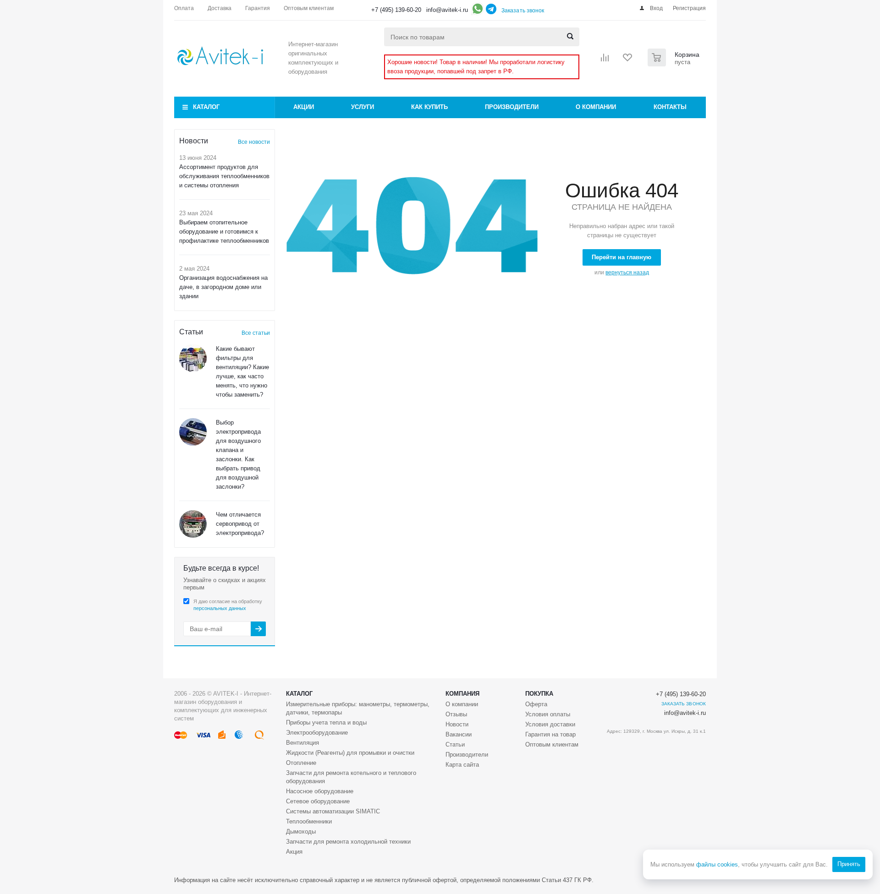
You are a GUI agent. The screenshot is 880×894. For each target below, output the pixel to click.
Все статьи (256, 333)
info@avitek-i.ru (447, 9)
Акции (303, 107)
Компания (462, 693)
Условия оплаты (547, 714)
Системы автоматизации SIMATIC (333, 811)
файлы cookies (717, 864)
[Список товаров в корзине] (674, 64)
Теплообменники (309, 821)
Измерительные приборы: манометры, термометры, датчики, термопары (357, 708)
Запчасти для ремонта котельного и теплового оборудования (351, 777)
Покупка (539, 693)
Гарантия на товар (550, 734)
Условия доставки (550, 724)
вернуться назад (627, 272)
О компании (596, 107)
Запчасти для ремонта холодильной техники (348, 841)
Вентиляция (302, 742)
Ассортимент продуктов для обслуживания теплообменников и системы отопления (224, 176)
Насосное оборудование (319, 791)
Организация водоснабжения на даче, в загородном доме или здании (223, 287)
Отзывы (456, 714)
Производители (512, 107)
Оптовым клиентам (551, 744)
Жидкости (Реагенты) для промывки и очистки (350, 752)
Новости (457, 724)
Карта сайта (462, 764)
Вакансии (459, 734)
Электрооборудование (317, 732)
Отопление (301, 762)
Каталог (206, 107)
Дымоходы (301, 831)
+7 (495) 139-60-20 (396, 9)
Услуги (362, 107)
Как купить (429, 107)
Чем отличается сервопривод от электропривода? (240, 523)
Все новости (254, 142)
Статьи (455, 744)
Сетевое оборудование (318, 801)
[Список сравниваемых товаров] (605, 60)
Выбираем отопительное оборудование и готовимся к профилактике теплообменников (224, 231)
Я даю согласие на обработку (227, 605)
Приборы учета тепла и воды (326, 722)
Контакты (670, 107)
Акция (294, 851)
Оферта (536, 704)
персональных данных (219, 608)
